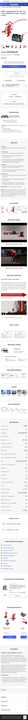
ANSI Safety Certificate (8, 555)
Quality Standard (7, 566)
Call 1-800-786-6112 (14, 66)
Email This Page (21, 80)
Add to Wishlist (8, 80)
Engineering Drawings (8, 547)
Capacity (5, 563)
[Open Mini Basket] (25, 4)
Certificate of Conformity (9, 560)
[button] (3, 47)
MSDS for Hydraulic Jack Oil (10, 553)
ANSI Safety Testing (8, 568)
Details (5, 595)
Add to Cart (17, 595)
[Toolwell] (14, 4)
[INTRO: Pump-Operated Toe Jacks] (14, 232)
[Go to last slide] (2, 47)
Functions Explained (8, 550)
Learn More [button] (18, 718)
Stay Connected (5, 710)
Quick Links (4, 701)
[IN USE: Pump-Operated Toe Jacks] (14, 256)
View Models (9, 637)
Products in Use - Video (12, 529)
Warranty (5, 558)
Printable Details (7, 545)
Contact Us (4, 705)
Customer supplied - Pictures (13, 523)
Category (3, 697)
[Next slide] (26, 47)
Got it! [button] (25, 717)
